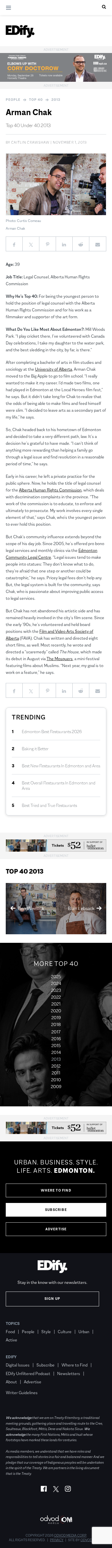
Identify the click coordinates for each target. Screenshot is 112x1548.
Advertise (56, 1229)
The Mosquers (60, 658)
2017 (56, 1032)
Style (46, 1331)
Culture (65, 1331)
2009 (56, 1086)
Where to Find (56, 1190)
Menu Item (16, 1384)
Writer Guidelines (22, 1392)
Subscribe (56, 1210)
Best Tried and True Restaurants (49, 805)
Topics (13, 1323)
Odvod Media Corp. (70, 1535)
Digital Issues (18, 1365)
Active (11, 1340)
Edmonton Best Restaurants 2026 (52, 731)
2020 (56, 1010)
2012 (56, 1066)
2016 (56, 1038)
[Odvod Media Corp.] (56, 1519)
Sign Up (52, 1298)
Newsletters (68, 1373)
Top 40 (36, 99)
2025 (56, 976)
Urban (83, 1331)
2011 (56, 1073)
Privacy (56, 1540)
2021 (56, 1004)
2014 (56, 1052)
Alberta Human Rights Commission (50, 490)
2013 (55, 99)
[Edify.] (20, 31)
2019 (56, 1017)
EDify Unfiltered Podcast (28, 1373)
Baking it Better (35, 748)
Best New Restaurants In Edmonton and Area (61, 765)
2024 (56, 983)
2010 (56, 1079)
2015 (56, 1045)
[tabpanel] (56, 1197)
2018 (56, 1024)
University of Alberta (53, 369)
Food (10, 1331)
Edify (11, 1356)
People (13, 99)
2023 (56, 990)
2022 (56, 997)
